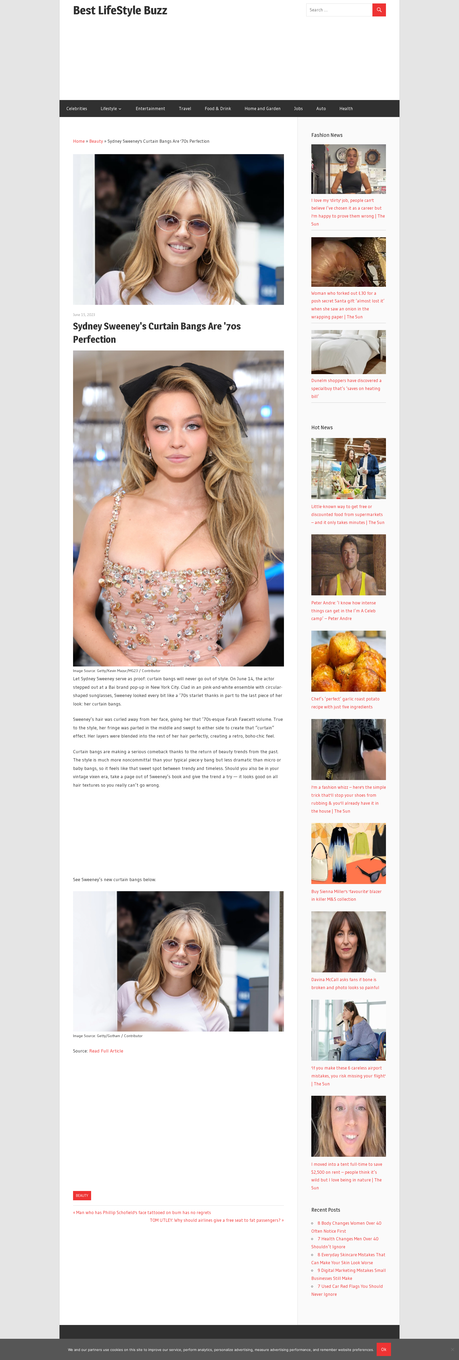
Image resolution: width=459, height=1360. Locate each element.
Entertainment (150, 108)
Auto (321, 108)
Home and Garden (263, 108)
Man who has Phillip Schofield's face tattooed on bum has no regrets (143, 1212)
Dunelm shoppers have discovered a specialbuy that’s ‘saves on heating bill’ (346, 388)
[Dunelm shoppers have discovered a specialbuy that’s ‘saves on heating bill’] (348, 372)
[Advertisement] (229, 60)
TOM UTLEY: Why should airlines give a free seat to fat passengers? (215, 1220)
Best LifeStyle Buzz (120, 10)
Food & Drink (218, 108)
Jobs (298, 108)
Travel (185, 108)
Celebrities (76, 108)
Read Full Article (106, 1051)
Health (346, 108)
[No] (452, 1349)
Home (79, 141)
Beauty (96, 141)
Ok (383, 1349)
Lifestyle (109, 108)
